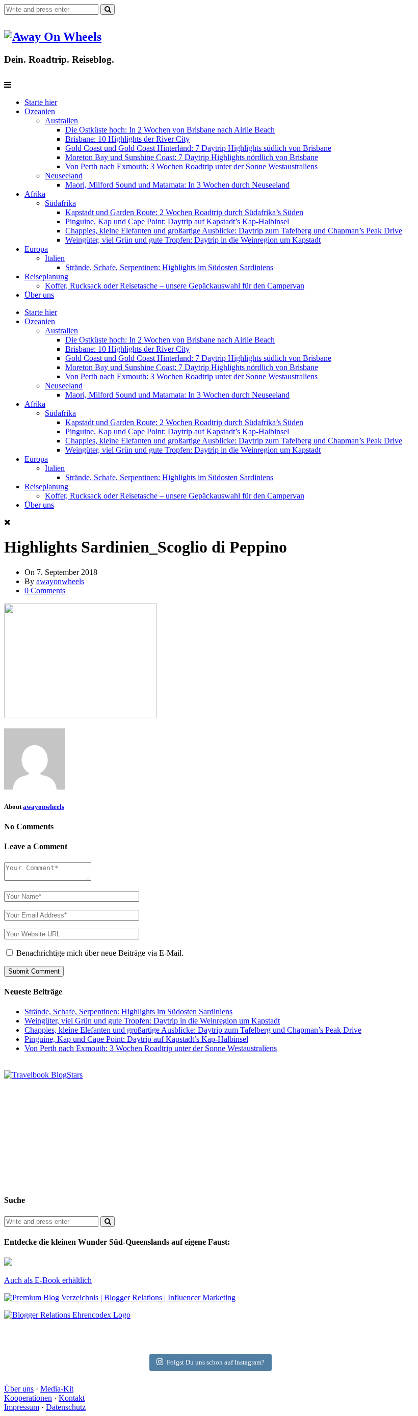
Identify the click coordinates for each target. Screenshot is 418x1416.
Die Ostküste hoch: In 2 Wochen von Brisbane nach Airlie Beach (170, 129)
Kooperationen (28, 1398)
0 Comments (44, 590)
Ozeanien (39, 111)
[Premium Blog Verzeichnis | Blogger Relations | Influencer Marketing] (120, 1297)
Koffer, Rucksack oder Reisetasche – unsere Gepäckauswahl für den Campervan (174, 285)
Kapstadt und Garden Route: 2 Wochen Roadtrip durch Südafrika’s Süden (184, 212)
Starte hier (40, 102)
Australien (61, 120)
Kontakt (72, 1398)
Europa (36, 249)
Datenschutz (66, 1407)
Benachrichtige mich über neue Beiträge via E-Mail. (100, 953)
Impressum (21, 1407)
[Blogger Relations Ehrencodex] (67, 1314)
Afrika (34, 194)
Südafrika (60, 203)
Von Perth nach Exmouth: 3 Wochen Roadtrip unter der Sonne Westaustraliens (191, 166)
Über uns (39, 295)
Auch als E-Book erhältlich (48, 1280)
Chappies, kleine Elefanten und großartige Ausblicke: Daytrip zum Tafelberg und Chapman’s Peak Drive (233, 230)
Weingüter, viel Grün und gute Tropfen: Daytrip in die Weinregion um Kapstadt (193, 239)
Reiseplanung (46, 276)
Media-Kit (56, 1388)
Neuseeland (64, 175)
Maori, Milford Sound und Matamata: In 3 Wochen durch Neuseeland (177, 184)
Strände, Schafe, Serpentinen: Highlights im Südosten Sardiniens (169, 267)
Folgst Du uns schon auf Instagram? (216, 1362)
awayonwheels (60, 581)
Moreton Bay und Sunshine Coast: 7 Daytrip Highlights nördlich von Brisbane (191, 157)
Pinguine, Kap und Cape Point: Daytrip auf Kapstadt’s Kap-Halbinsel (177, 221)
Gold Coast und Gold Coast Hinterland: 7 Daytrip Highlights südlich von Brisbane (198, 148)
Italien (55, 258)
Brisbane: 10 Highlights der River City (127, 139)
